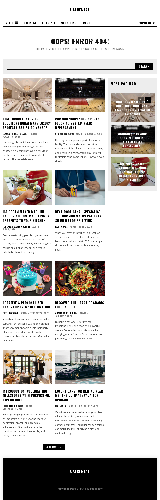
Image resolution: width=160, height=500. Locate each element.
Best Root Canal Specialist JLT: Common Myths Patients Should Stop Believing (78, 216)
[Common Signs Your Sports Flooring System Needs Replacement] (80, 95)
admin (34, 133)
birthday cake (10, 313)
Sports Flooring (64, 134)
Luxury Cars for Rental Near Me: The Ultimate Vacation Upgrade (79, 395)
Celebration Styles (13, 406)
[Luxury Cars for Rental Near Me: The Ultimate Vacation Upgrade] (80, 367)
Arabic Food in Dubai (66, 313)
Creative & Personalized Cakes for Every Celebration (26, 304)
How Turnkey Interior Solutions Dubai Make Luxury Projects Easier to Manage (27, 123)
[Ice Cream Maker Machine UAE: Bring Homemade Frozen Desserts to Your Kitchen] (27, 187)
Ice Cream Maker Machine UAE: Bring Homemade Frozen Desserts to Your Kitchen (26, 216)
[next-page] (148, 100)
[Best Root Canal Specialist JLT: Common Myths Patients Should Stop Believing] (80, 187)
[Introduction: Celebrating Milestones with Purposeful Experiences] (27, 367)
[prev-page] (141, 100)
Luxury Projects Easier (15, 134)
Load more (52, 446)
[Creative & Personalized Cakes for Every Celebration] (27, 278)
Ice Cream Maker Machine (16, 226)
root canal (61, 226)
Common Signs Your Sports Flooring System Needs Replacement (77, 123)
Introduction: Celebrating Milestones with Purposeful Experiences (26, 395)
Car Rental (61, 406)
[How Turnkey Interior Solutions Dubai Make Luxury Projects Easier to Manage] (27, 95)
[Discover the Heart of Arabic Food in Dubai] (80, 278)
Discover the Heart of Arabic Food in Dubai (79, 304)
